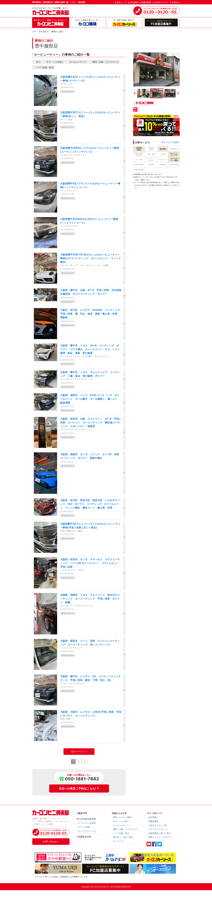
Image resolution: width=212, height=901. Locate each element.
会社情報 (134, 2)
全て (38, 62)
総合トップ (122, 2)
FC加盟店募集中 (161, 22)
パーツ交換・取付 (45, 67)
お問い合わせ (50, 841)
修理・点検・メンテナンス (105, 62)
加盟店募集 (146, 2)
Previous (134, 93)
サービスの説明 (171, 142)
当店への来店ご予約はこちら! (77, 788)
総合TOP (82, 813)
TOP (34, 31)
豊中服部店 (44, 31)
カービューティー (78, 62)
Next (178, 93)
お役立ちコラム (161, 2)
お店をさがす (84, 836)
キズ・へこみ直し (55, 62)
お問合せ (176, 2)
